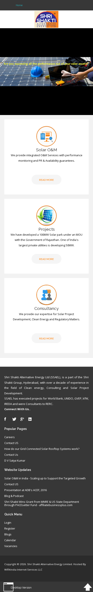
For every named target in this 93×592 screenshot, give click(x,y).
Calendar (10, 540)
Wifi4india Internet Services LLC (23, 569)
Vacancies (10, 546)
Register (9, 528)
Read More (46, 179)
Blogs (7, 534)
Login (7, 523)
